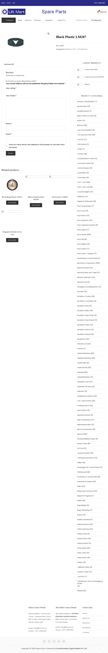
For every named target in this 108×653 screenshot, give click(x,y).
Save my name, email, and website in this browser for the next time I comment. (37, 146)
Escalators (49, 20)
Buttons (68, 49)
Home (20, 20)
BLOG (3, 3)
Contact (86, 632)
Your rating (11, 88)
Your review (11, 96)
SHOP (9, 3)
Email (9, 134)
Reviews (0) (9, 64)
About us (86, 618)
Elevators (37, 20)
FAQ (13, 3)
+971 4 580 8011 (99, 3)
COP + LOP (76, 49)
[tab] (9, 64)
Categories (10, 20)
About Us (28, 20)
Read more (12, 202)
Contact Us (61, 20)
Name (9, 124)
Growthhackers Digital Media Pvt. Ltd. (71, 648)
